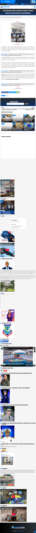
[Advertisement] (3, 163)
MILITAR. (7, 95)
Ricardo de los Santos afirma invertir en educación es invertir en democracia (21, 4)
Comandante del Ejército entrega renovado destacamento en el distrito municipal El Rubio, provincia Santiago (28, 120)
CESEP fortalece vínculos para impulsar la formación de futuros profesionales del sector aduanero (17, 129)
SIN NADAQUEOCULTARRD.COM (20, 531)
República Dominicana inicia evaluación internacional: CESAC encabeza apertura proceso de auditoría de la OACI (28, 128)
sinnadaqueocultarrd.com (15, 227)
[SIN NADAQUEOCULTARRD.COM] (18, 529)
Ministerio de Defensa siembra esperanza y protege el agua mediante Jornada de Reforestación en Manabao (18, 120)
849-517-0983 (14, 224)
